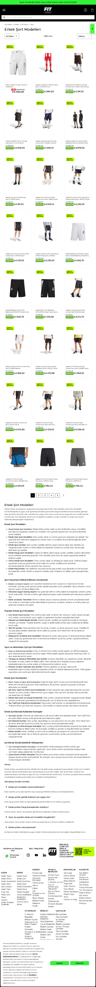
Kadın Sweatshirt (8, 881)
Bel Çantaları (61, 914)
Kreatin (51, 899)
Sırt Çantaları (61, 936)
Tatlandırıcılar (53, 901)
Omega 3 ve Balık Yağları (32, 933)
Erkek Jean (21, 884)
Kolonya (82, 903)
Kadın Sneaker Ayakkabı (7, 903)
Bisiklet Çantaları (63, 924)
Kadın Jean (6, 884)
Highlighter (84, 882)
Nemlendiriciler (85, 901)
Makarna (36, 903)
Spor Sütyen (6, 886)
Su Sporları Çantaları (60, 920)
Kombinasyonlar (55, 896)
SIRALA (81, 36)
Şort (32, 24)
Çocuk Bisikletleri (47, 924)
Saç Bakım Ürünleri (83, 874)
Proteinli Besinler (55, 904)
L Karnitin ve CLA (55, 882)
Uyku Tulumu (69, 886)
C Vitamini (29, 914)
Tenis (66, 897)
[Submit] (3, 17)
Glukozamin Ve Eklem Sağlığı (31, 923)
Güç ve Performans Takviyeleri (53, 887)
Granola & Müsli (39, 876)
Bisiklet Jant (45, 935)
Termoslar (68, 873)
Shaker (51, 906)
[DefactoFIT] (48, 10)
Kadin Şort (5, 894)
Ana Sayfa (8, 24)
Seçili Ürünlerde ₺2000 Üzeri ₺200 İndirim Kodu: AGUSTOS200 (48, 2)
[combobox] (48, 17)
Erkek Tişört (22, 876)
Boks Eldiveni (69, 881)
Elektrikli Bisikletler (44, 918)
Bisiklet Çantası (46, 927)
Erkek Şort (21, 879)
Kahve (35, 885)
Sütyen (4, 900)
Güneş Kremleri (86, 887)
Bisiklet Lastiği (46, 932)
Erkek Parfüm (85, 898)
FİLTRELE (10, 36)
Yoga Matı (68, 883)
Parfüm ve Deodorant (83, 878)
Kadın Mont (6, 879)
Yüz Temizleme (86, 890)
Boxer (19, 904)
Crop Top (5, 892)
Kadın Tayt (5, 889)
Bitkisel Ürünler (31, 919)
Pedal (42, 937)
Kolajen (28, 927)
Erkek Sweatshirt (24, 886)
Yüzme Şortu (22, 902)
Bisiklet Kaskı (46, 929)
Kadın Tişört (6, 876)
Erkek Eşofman (23, 881)
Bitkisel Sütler (38, 901)
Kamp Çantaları (62, 934)
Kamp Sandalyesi (71, 891)
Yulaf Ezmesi (38, 883)
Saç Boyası (83, 885)
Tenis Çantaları (62, 931)
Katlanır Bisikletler (48, 914)
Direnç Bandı (69, 876)
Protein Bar (37, 873)
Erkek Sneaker (23, 892)
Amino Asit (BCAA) (53, 878)
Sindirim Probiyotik (29, 937)
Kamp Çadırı (69, 878)
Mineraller (29, 929)
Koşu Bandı (69, 889)
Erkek (16, 24)
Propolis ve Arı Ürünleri (38, 894)
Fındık (35, 906)
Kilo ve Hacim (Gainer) (54, 892)
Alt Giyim (24, 24)
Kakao (35, 888)
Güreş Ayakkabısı (24, 894)
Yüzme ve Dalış (70, 899)
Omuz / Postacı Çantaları (62, 928)
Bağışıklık (29, 917)
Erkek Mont (22, 889)
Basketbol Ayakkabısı (21, 898)
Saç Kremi (83, 895)
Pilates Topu (69, 894)
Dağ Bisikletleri (46, 921)
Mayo (3, 897)
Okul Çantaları (62, 917)
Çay (34, 891)
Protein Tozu (53, 875)
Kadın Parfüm (85, 893)
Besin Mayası (38, 898)
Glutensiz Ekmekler (36, 879)
